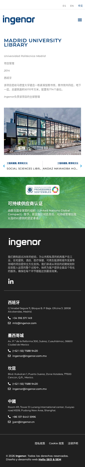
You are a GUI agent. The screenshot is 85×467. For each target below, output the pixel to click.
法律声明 (73, 443)
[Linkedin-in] (11, 282)
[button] (79, 20)
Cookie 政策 (56, 443)
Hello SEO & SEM (50, 459)
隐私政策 (40, 443)
